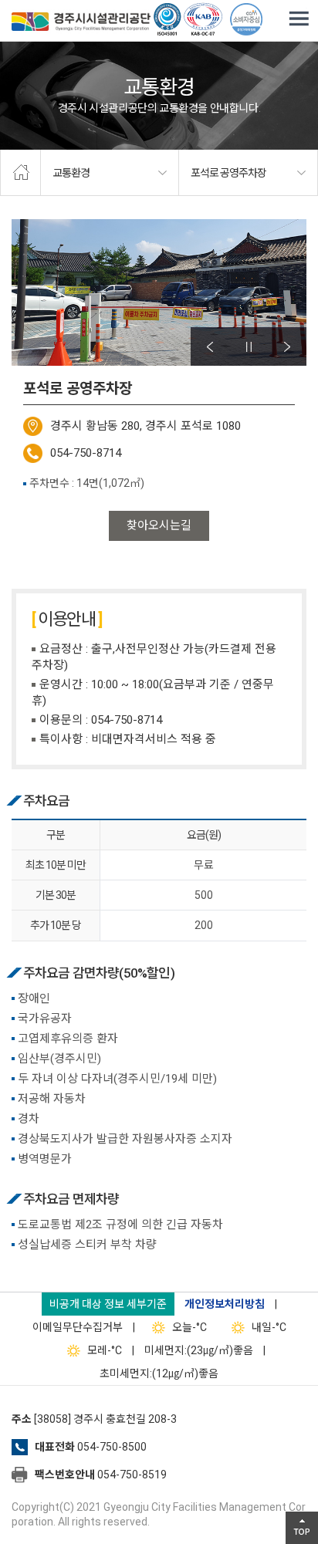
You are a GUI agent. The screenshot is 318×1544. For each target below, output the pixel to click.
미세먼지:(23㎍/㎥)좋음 (198, 1350)
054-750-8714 (85, 453)
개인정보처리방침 (224, 1304)
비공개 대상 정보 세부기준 (108, 1304)
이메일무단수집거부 (77, 1327)
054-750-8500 (112, 1447)
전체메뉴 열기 (298, 19)
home (20, 173)
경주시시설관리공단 (81, 23)
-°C (189, 1327)
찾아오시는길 (159, 525)
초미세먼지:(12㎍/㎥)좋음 (159, 1373)
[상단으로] (302, 1528)
